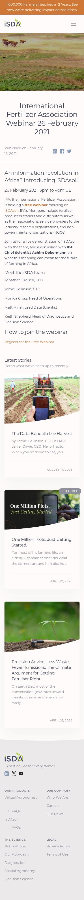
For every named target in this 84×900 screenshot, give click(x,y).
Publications (15, 846)
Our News (56, 814)
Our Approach (17, 854)
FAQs (16, 811)
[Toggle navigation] (73, 23)
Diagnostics (15, 862)
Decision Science (19, 879)
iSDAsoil (11, 210)
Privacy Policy (59, 846)
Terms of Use (58, 854)
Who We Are (58, 797)
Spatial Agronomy (20, 871)
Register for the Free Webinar (29, 342)
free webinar (36, 205)
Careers (54, 805)
